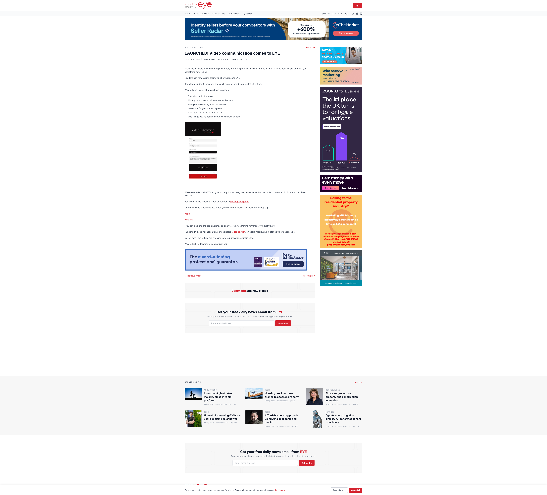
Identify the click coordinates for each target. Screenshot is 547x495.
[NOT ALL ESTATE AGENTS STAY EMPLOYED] (341, 55)
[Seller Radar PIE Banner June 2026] (273, 29)
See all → (358, 382)
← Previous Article (193, 276)
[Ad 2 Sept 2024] (341, 221)
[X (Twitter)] (353, 14)
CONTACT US (218, 13)
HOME (187, 13)
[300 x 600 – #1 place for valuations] (341, 129)
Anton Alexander (344, 404)
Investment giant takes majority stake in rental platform (218, 397)
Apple (187, 213)
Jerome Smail (221, 404)
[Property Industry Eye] (198, 5)
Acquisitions (210, 390)
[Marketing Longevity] (341, 76)
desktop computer (239, 201)
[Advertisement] (341, 329)
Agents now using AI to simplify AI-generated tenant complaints (343, 419)
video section (238, 231)
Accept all (355, 490)
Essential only (339, 490)
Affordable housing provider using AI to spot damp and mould (282, 419)
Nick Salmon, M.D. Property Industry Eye (224, 59)
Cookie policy (280, 490)
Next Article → (308, 276)
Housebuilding (332, 390)
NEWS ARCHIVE (201, 13)
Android (189, 219)
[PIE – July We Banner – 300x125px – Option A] (341, 183)
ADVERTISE (233, 13)
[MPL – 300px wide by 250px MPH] (341, 268)
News (193, 48)
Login (357, 5)
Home (187, 48)
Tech (200, 48)
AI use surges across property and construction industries (341, 397)
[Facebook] (357, 14)
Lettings (329, 412)
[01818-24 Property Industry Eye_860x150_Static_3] (250, 260)
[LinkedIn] (361, 14)
